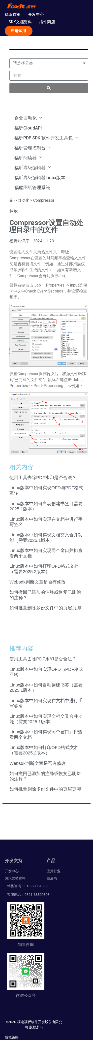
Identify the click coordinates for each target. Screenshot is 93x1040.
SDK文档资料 (20, 22)
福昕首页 (13, 14)
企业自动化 (25, 118)
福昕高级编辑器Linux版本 (39, 177)
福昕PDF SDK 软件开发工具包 (43, 137)
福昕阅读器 (25, 157)
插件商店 (47, 22)
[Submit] (48, 88)
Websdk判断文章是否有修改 (37, 582)
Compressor (43, 200)
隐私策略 (12, 1037)
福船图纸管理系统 (32, 187)
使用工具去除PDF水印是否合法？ (42, 477)
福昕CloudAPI (28, 127)
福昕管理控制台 (30, 147)
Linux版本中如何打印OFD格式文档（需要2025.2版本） (44, 569)
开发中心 (36, 14)
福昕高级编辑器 (30, 167)
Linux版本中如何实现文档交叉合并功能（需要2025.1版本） (46, 537)
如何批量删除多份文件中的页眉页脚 (45, 607)
